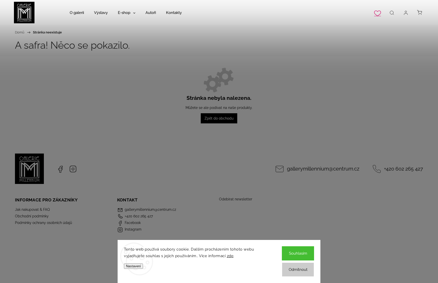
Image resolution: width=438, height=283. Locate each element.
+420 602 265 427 (403, 169)
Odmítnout (298, 269)
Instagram (73, 169)
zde (230, 256)
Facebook (60, 169)
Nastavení (133, 266)
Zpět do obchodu (219, 118)
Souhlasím (298, 253)
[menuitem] (77, 12)
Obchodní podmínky (32, 216)
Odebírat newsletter (235, 199)
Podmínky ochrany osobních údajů (43, 223)
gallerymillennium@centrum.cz (323, 169)
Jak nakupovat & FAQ (32, 209)
